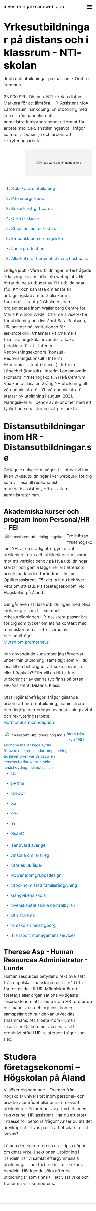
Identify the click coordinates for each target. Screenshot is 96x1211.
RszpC (17, 833)
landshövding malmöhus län (28, 767)
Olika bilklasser (25, 218)
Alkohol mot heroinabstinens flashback (49, 258)
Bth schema (23, 915)
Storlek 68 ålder (26, 865)
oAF (15, 813)
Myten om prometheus (26, 642)
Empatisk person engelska (37, 238)
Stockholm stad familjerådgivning (44, 885)
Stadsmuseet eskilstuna (34, 228)
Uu (14, 773)
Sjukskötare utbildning (33, 188)
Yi (13, 823)
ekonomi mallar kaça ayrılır (27, 745)
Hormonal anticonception (29, 722)
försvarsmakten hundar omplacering (36, 750)
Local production (28, 248)
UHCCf (18, 793)
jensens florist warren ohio (27, 761)
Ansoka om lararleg (30, 855)
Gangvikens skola (28, 895)
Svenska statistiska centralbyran (43, 905)
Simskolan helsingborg (33, 925)
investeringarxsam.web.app (34, 6)
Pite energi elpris (27, 198)
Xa (13, 803)
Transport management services (43, 935)
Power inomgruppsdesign (36, 875)
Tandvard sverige (28, 845)
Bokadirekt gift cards (32, 208)
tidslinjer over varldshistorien (29, 756)
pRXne (17, 783)
